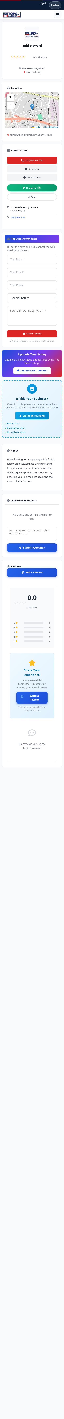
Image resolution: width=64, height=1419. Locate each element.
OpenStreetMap (51, 126)
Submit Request (34, 334)
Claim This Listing (34, 415)
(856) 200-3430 (18, 217)
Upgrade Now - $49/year (33, 370)
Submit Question (34, 547)
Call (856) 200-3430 (34, 160)
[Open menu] (57, 14)
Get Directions (34, 177)
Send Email (34, 168)
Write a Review (34, 572)
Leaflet (37, 126)
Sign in (43, 3)
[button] (32, 107)
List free (55, 5)
